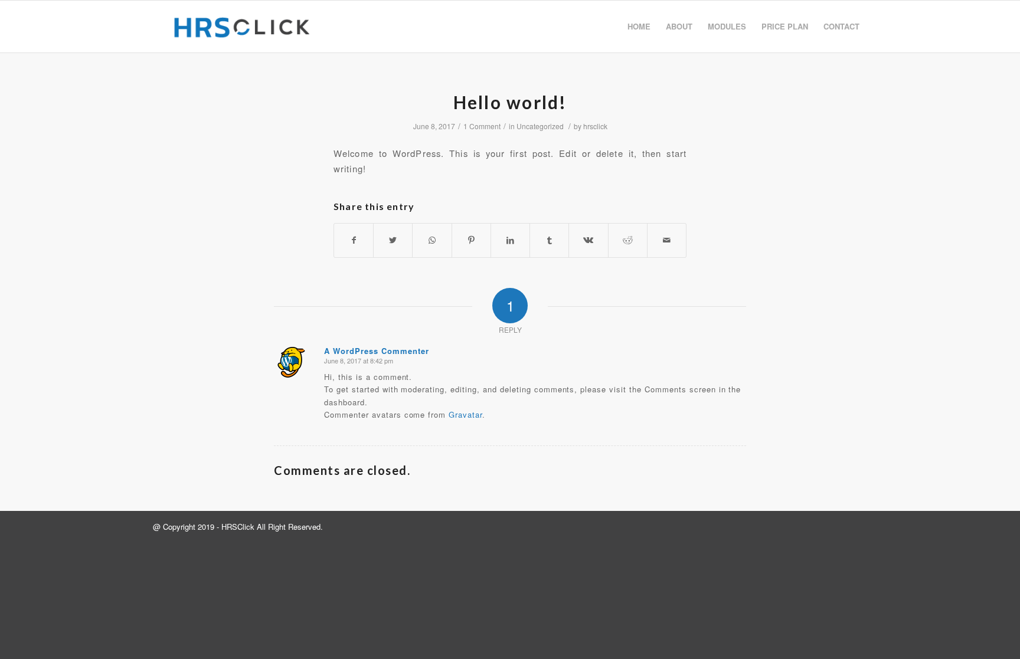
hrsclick (595, 126)
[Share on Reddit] (628, 240)
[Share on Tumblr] (549, 240)
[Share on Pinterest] (471, 240)
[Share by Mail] (667, 240)
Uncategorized (540, 126)
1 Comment (482, 126)
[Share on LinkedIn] (510, 240)
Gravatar (465, 414)
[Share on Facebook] (353, 240)
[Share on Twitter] (393, 240)
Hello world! (510, 102)
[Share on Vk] (588, 240)
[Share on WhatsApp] (432, 240)
